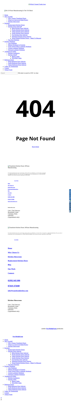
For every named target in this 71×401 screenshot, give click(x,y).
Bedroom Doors (9, 384)
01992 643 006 (11, 197)
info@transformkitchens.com (12, 201)
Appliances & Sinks (10, 376)
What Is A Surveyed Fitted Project (18, 344)
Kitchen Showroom (11, 187)
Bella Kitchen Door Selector (20, 353)
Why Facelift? (8, 341)
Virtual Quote (8, 394)
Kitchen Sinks (12, 379)
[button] (16, 180)
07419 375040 (11, 199)
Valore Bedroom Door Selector (17, 389)
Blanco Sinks (16, 381)
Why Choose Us (11, 185)
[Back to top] (1, 397)
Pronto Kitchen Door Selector (20, 354)
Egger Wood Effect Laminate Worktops (19, 371)
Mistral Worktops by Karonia (16, 369)
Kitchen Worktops (9, 366)
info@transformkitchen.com (18, 291)
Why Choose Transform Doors (17, 343)
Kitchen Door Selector (14, 351)
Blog (9, 190)
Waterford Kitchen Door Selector (21, 361)
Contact (6, 393)
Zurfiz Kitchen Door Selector (20, 358)
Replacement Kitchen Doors (13, 189)
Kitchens (7, 348)
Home (9, 183)
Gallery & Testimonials (11, 391)
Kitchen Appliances (14, 378)
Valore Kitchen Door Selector (20, 356)
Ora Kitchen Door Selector (20, 359)
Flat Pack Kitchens (13, 364)
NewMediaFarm (51, 328)
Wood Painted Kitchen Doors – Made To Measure (26, 363)
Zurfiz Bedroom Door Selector (17, 388)
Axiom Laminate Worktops (16, 373)
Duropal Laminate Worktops (16, 374)
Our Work (10, 192)
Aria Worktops (12, 368)
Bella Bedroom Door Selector (17, 386)
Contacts (9, 194)
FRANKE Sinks (17, 383)
